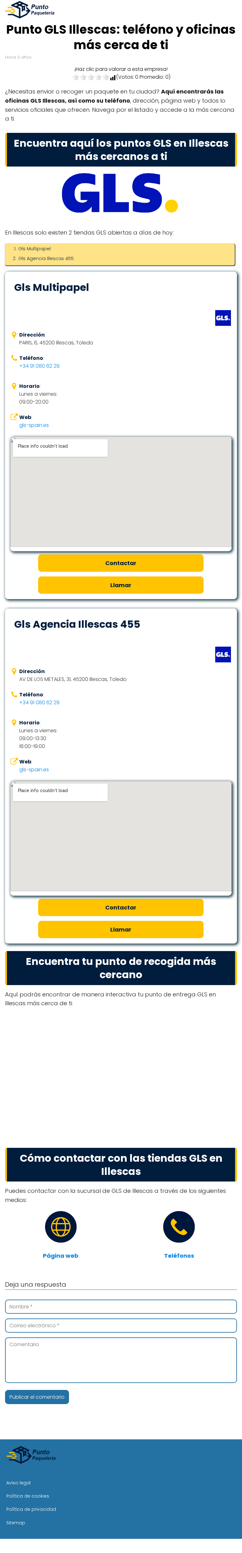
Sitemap (15, 1523)
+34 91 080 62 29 (39, 366)
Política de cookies (27, 1496)
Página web (60, 1256)
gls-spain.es (34, 425)
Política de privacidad (31, 1509)
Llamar (120, 585)
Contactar (120, 563)
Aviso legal (18, 1483)
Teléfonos (179, 1256)
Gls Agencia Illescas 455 (46, 258)
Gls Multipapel (34, 249)
